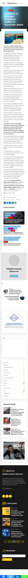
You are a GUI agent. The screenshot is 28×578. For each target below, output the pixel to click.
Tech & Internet (14, 388)
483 (23, 541)
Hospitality (8, 215)
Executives (13, 370)
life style (13, 380)
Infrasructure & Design (9, 239)
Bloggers (13, 364)
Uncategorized (13, 393)
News (6, 10)
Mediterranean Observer (10, 197)
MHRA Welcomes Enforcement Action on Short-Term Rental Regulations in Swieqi (12, 245)
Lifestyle (13, 215)
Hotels (5, 228)
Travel (11, 10)
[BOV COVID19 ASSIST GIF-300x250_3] (14, 459)
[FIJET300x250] (14, 330)
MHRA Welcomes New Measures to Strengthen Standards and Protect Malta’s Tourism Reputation (14, 222)
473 (11, 541)
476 (19, 541)
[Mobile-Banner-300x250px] (14, 338)
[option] (14, 37)
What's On (13, 396)
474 (14, 541)
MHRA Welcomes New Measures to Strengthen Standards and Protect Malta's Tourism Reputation (17, 412)
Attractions (13, 362)
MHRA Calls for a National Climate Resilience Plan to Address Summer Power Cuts (14, 234)
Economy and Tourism (10, 213)
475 (16, 541)
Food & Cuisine (13, 372)
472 (9, 541)
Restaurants (6, 230)
